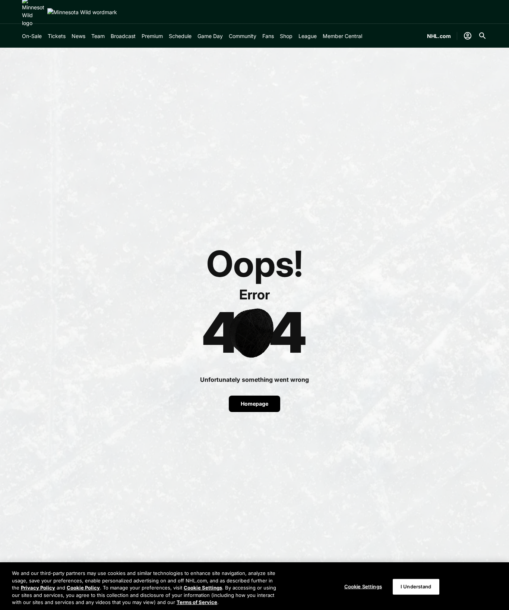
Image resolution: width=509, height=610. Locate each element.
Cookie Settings (203, 588)
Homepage (254, 403)
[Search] (482, 35)
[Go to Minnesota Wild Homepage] (82, 12)
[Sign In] (467, 35)
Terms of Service (197, 602)
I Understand (416, 586)
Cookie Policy (83, 588)
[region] (254, 586)
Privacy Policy (38, 588)
